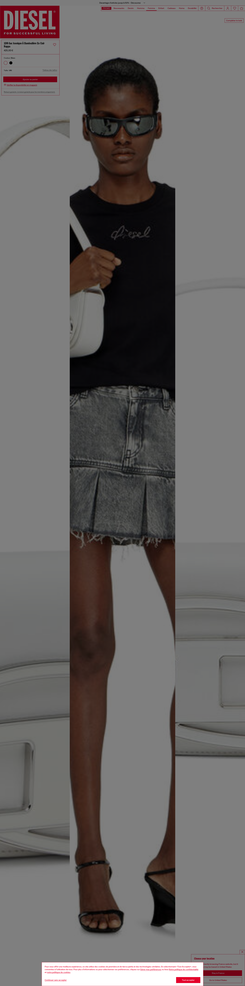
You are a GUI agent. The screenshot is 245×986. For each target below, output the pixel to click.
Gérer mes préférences (150, 969)
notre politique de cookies (58, 972)
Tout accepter (188, 980)
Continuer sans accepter (56, 980)
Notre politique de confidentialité (183, 969)
